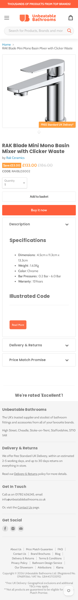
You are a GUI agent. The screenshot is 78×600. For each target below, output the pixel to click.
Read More (18, 324)
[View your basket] (71, 18)
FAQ (60, 549)
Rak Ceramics (15, 158)
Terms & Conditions (50, 558)
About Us (15, 549)
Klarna (59, 567)
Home (6, 45)
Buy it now (39, 210)
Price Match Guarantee (39, 549)
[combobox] (34, 31)
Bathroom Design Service (47, 563)
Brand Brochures (40, 553)
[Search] (69, 31)
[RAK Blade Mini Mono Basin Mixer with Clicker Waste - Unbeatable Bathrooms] (39, 132)
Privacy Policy (19, 563)
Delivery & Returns (25, 474)
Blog (57, 553)
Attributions (44, 567)
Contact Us (25, 507)
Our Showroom (24, 567)
